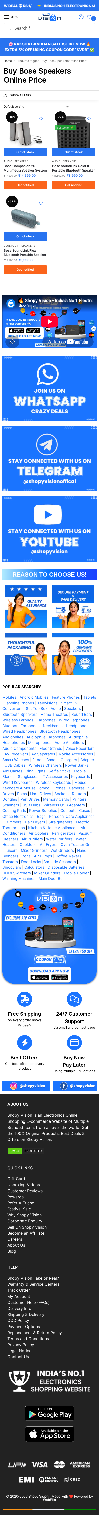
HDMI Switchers (16, 873)
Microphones (40, 742)
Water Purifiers (59, 839)
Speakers (21, 161)
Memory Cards (56, 799)
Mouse (80, 782)
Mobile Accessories (75, 754)
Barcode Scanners (60, 861)
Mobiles (9, 697)
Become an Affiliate (26, 1233)
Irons (26, 856)
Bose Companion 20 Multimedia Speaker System (25, 168)
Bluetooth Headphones (60, 731)
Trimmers (13, 822)
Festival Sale (19, 1208)
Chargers (69, 759)
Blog (12, 1251)
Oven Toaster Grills (78, 844)
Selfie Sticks (60, 771)
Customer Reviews (25, 1190)
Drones (59, 788)
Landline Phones (19, 703)
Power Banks (76, 765)
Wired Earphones (74, 720)
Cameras (77, 788)
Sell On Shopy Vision (27, 1227)
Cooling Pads (14, 810)
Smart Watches (15, 759)
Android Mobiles (34, 697)
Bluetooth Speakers (20, 245)
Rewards (16, 1196)
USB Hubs (31, 805)
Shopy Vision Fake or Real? (33, 1278)
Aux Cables (12, 771)
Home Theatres (54, 714)
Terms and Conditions (28, 1338)
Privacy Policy (21, 1344)
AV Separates (43, 754)
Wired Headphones (19, 731)
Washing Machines (19, 878)
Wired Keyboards (17, 782)
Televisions (48, 703)
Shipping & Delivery (26, 1314)
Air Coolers (39, 833)
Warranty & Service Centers (34, 1284)
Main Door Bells (53, 878)
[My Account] (81, 17)
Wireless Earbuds (18, 720)
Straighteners (60, 822)
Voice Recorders (80, 748)
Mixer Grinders (34, 850)
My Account (19, 1296)
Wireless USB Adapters (64, 805)
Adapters (88, 759)
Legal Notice (20, 1350)
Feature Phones (66, 697)
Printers (79, 799)
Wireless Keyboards (53, 782)
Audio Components (19, 748)
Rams (22, 793)
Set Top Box (37, 708)
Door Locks (31, 861)
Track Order (19, 1290)
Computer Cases (75, 810)
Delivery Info (20, 1308)
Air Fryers (49, 844)
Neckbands (53, 725)
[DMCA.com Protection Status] (50, 1151)
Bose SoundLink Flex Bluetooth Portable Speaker (25, 252)
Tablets (89, 697)
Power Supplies (43, 810)
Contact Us (18, 1356)
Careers (15, 1239)
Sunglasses (28, 776)
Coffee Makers (69, 856)
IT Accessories (55, 776)
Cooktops (28, 844)
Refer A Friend (21, 1202)
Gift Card (16, 1178)
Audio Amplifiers (69, 742)
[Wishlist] (41, 119)
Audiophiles (13, 737)
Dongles (9, 799)
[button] (90, 17)
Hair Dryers (35, 822)
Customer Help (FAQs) (29, 1302)
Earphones (46, 720)
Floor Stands (51, 748)
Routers (79, 793)
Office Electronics (18, 816)
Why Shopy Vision (25, 1214)
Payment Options (24, 1326)
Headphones (77, 725)
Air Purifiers (32, 839)
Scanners (10, 805)
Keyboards (80, 776)
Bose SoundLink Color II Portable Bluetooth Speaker (73, 168)
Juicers (11, 850)
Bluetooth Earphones (21, 725)
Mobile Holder (76, 873)
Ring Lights (36, 771)
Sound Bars (82, 714)
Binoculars (11, 867)
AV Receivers (16, 754)
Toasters (10, 861)
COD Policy (18, 1320)
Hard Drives (40, 793)
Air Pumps (43, 856)
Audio (8, 161)
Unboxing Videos (24, 1184)
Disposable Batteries (66, 867)
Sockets (61, 793)
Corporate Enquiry (25, 1220)
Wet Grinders (62, 850)
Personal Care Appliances (72, 816)
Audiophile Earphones (46, 737)
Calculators (34, 867)
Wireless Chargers (45, 765)
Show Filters (20, 95)
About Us (16, 1245)
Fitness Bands (45, 759)
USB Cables (15, 765)
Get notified (25, 185)
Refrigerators (64, 833)
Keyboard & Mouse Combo (26, 788)
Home (8, 61)
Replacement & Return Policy (35, 1332)
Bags (41, 816)
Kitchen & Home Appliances (53, 827)
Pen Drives (30, 799)
